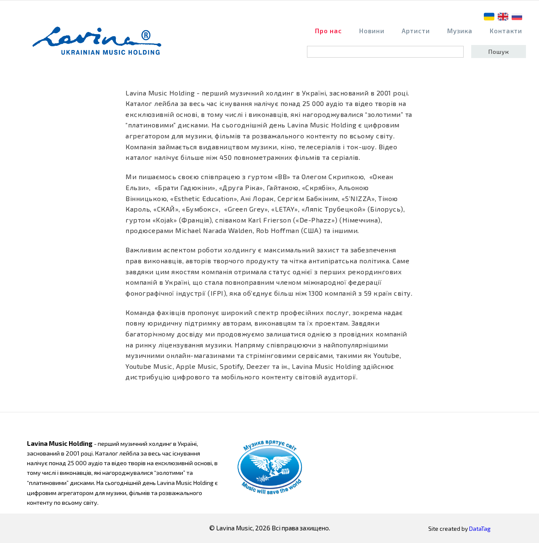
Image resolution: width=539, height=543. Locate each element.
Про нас (328, 30)
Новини (371, 30)
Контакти (506, 30)
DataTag (480, 528)
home (99, 44)
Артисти (416, 30)
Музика (459, 30)
